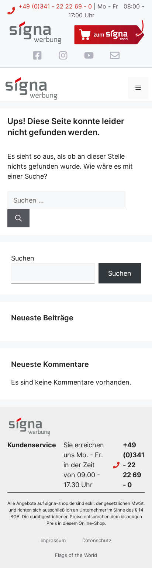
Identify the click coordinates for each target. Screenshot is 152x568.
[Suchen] (18, 218)
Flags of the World (76, 555)
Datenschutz (96, 540)
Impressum (53, 540)
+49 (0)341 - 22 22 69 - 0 (55, 6)
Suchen (22, 258)
